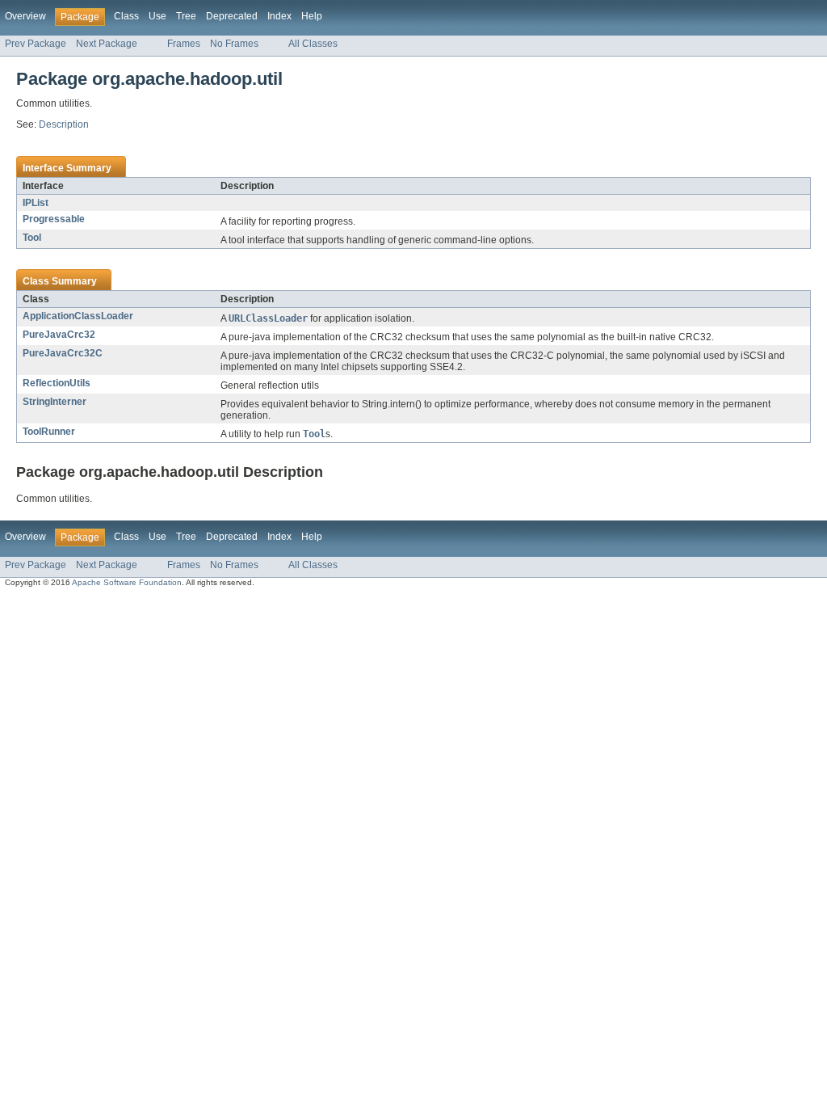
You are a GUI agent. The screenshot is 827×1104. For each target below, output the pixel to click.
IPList (35, 203)
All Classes (313, 43)
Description (64, 124)
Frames (183, 43)
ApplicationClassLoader (78, 316)
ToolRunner (49, 431)
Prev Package (35, 43)
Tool (32, 237)
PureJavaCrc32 (59, 334)
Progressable (54, 219)
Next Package (106, 43)
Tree (186, 16)
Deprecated (232, 16)
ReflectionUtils (56, 383)
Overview (25, 16)
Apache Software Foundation (127, 582)
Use (157, 16)
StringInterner (54, 401)
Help (311, 16)
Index (279, 16)
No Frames (234, 43)
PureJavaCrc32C (63, 353)
